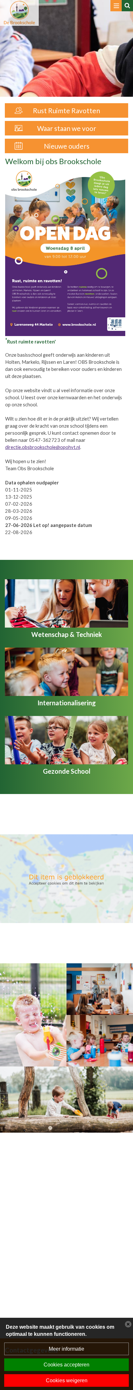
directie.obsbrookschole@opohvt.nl (42, 447)
